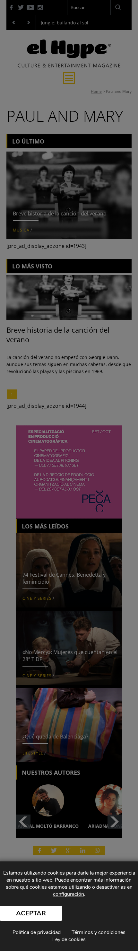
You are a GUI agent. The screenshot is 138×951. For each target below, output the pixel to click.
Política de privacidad (37, 932)
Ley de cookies (69, 939)
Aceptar (31, 913)
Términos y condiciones (98, 932)
